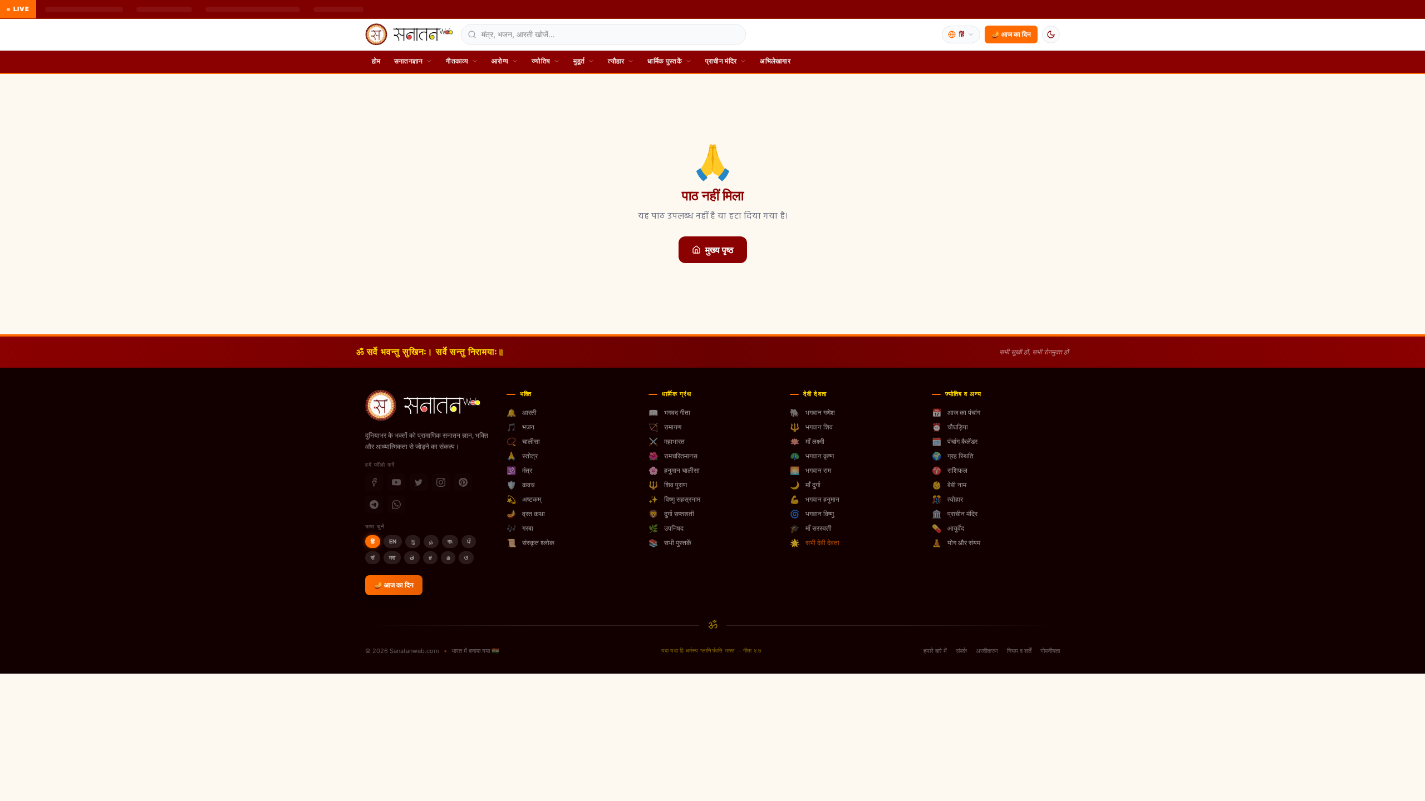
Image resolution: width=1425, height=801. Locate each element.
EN (392, 541)
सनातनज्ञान (408, 61)
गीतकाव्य (457, 61)
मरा (392, 557)
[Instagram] (441, 482)
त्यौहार (616, 61)
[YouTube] (396, 482)
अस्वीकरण (987, 651)
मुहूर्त (578, 61)
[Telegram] (374, 504)
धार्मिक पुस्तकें (664, 61)
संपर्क (961, 651)
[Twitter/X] (419, 482)
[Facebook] (374, 482)
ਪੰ (468, 541)
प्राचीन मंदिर (720, 61)
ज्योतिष (541, 61)
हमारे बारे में (935, 651)
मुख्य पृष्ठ (719, 249)
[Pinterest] (463, 482)
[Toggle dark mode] (1051, 34)
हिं (373, 541)
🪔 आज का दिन (1011, 34)
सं (373, 557)
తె (412, 557)
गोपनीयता (1050, 651)
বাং (450, 541)
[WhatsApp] (396, 504)
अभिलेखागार (775, 61)
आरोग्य (500, 61)
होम (376, 61)
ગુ (413, 541)
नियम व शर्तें (1019, 651)
